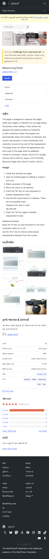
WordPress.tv (8, 496)
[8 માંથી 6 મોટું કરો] (43, 267)
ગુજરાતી (11, 527)
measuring (42, 379)
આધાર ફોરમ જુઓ (9, 448)
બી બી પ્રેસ (7, 512)
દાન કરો (29, 492)
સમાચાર (5, 467)
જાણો (4, 483)
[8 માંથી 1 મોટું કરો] (20, 249)
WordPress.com (9, 503)
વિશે (3, 463)
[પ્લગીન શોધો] (27, 27)
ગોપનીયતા (6, 476)
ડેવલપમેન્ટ (9, 99)
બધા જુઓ (43, 431)
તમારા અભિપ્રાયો (9, 431)
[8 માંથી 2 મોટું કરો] (20, 259)
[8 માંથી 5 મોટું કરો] (43, 249)
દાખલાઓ (29, 476)
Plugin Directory (8, 11)
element (27, 379)
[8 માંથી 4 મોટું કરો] (20, 294)
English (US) (42, 374)
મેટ (3, 508)
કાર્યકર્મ (29, 487)
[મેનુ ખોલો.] (45, 3)
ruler (39, 384)
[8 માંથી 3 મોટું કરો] (20, 276)
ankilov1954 (7, 72)
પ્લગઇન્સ (29, 471)
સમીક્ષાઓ (9, 93)
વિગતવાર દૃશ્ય (8, 391)
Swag (29, 496)
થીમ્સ (28, 467)
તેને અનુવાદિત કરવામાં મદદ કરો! (34, 18)
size (44, 384)
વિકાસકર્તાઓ (7, 492)
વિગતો (7, 87)
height (34, 379)
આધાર (4, 487)
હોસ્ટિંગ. (5, 471)
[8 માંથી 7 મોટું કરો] (43, 284)
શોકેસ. (28, 463)
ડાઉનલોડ (7, 78)
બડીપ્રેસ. (6, 516)
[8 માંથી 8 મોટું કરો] (43, 302)
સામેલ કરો (30, 483)
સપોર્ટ (7, 105)
